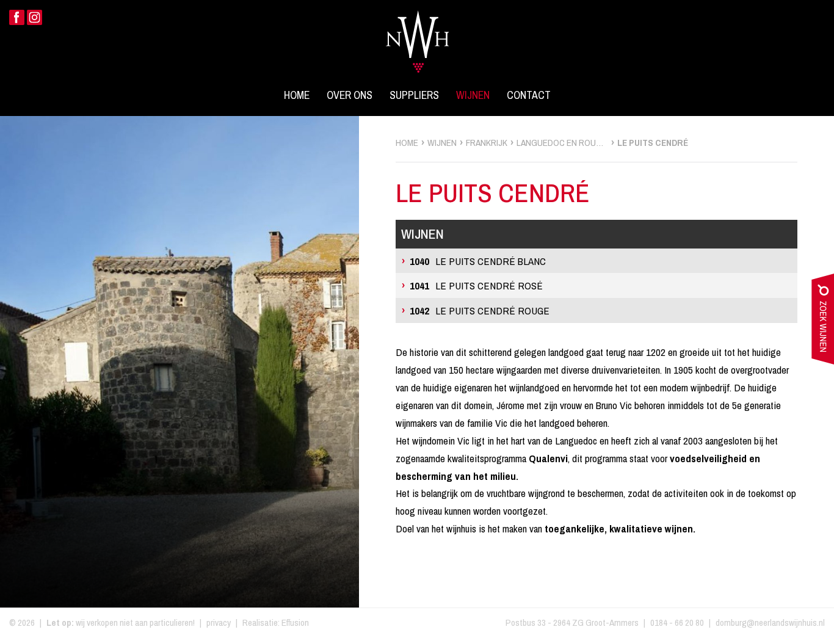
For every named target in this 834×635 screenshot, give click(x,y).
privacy (218, 622)
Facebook (16, 17)
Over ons (349, 95)
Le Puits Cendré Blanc (478, 261)
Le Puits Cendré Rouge (479, 310)
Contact (529, 95)
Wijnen (473, 95)
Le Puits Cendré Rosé (476, 285)
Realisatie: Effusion (275, 622)
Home (297, 95)
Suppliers (414, 95)
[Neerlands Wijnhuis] (417, 34)
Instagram (34, 17)
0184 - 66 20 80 (677, 622)
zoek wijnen (822, 322)
